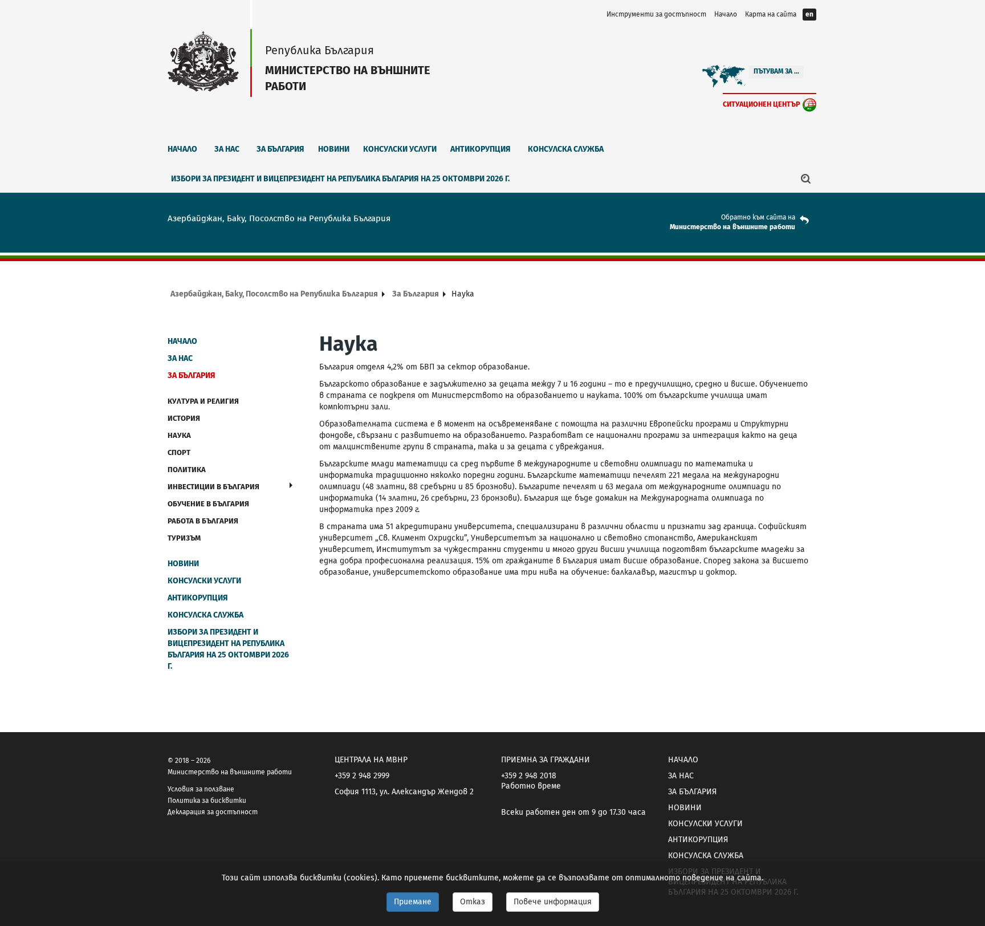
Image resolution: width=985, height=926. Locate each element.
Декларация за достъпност (213, 812)
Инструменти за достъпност (656, 14)
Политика (187, 469)
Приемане (413, 902)
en (809, 14)
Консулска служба (566, 149)
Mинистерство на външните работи (732, 227)
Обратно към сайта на (758, 217)
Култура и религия (203, 401)
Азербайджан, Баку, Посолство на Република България (274, 294)
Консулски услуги (400, 149)
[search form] (806, 178)
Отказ (472, 902)
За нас (226, 149)
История (184, 418)
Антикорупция (480, 149)
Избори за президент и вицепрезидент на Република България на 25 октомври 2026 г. (340, 179)
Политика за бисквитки (207, 801)
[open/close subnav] (291, 485)
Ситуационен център (761, 104)
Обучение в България (208, 503)
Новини (333, 149)
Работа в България (203, 521)
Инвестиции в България (213, 486)
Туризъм (184, 538)
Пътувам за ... (776, 71)
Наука (179, 435)
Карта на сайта (770, 14)
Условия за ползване (201, 789)
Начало (725, 14)
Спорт (179, 452)
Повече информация (553, 902)
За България (280, 149)
